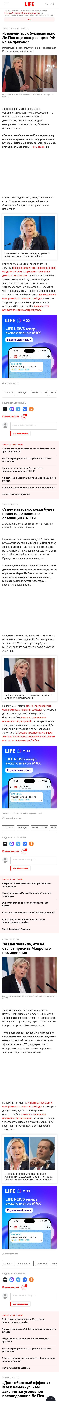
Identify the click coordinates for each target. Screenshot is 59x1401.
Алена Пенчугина (12, 383)
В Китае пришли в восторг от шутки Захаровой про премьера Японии (28, 450)
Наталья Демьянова (13, 818)
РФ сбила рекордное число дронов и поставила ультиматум (26, 460)
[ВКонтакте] (25, 409)
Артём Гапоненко (12, 1254)
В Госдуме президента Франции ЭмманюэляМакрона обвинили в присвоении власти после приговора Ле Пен (28, 736)
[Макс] (11, 409)
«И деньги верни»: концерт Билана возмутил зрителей (25, 1340)
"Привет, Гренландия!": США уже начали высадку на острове (29, 479)
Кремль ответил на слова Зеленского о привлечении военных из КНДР (22, 469)
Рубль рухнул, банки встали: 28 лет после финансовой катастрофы (23, 921)
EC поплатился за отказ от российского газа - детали (25, 904)
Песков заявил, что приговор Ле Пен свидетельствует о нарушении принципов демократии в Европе (29, 271)
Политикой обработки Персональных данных (22, 13)
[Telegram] (18, 409)
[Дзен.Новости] (5, 409)
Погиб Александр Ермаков (16, 494)
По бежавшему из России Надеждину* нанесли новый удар (26, 894)
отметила (38, 146)
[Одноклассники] (31, 409)
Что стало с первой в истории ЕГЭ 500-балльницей (28, 487)
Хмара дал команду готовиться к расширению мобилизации (26, 885)
